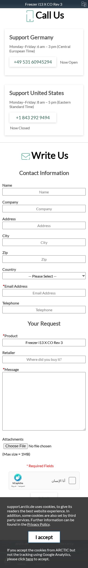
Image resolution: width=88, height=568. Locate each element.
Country (9, 269)
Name (7, 185)
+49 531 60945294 (33, 62)
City (5, 235)
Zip (5, 252)
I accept (44, 537)
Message (10, 369)
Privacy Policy (38, 524)
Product (10, 335)
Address (9, 219)
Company (10, 202)
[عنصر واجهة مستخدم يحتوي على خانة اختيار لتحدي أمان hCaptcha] (44, 480)
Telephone (10, 303)
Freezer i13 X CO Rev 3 (44, 4)
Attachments (12, 439)
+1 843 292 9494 (33, 117)
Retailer (8, 352)
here (29, 559)
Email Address (14, 286)
